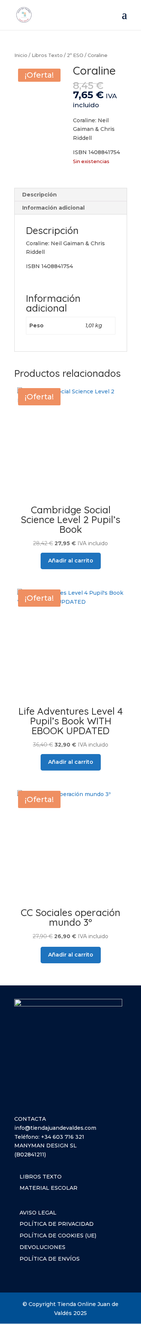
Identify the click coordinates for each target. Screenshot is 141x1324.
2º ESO (75, 55)
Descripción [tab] (39, 194)
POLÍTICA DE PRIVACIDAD (57, 1224)
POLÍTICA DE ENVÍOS (50, 1258)
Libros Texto (47, 55)
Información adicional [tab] (53, 207)
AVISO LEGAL (38, 1212)
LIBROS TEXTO (41, 1176)
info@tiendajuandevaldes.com (55, 1128)
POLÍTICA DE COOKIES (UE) (58, 1235)
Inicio (20, 55)
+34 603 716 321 (62, 1137)
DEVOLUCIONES (42, 1247)
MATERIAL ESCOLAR (48, 1188)
